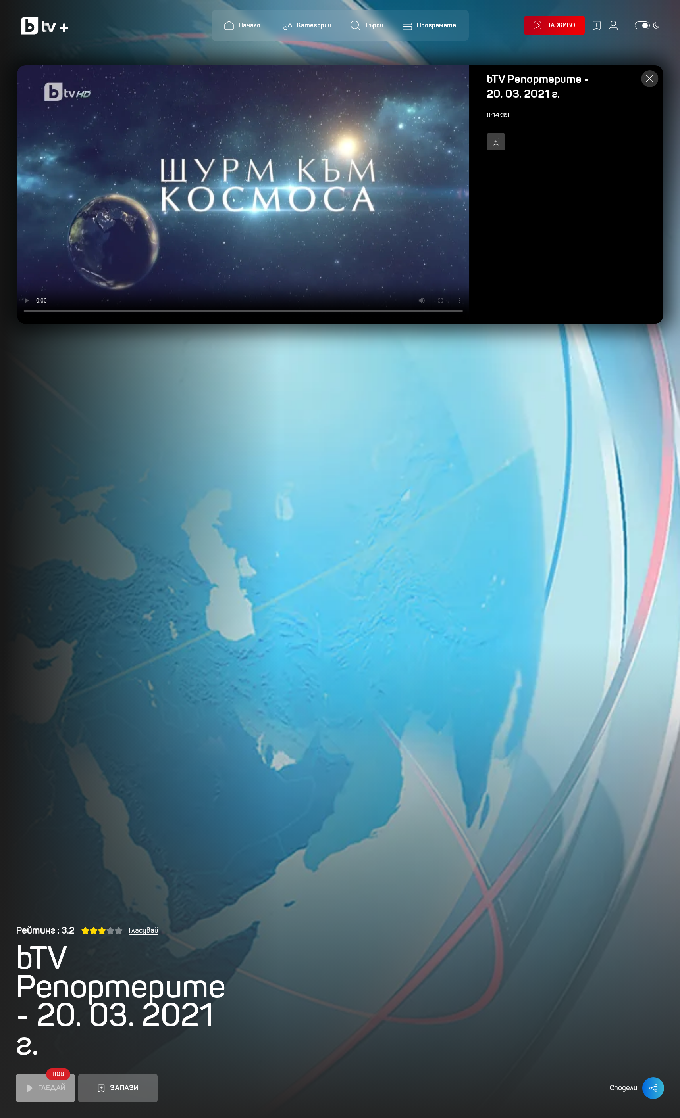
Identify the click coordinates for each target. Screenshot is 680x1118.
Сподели (624, 1087)
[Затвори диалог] (649, 78)
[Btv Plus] (44, 26)
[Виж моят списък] (596, 25)
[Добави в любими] (496, 141)
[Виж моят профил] (613, 25)
